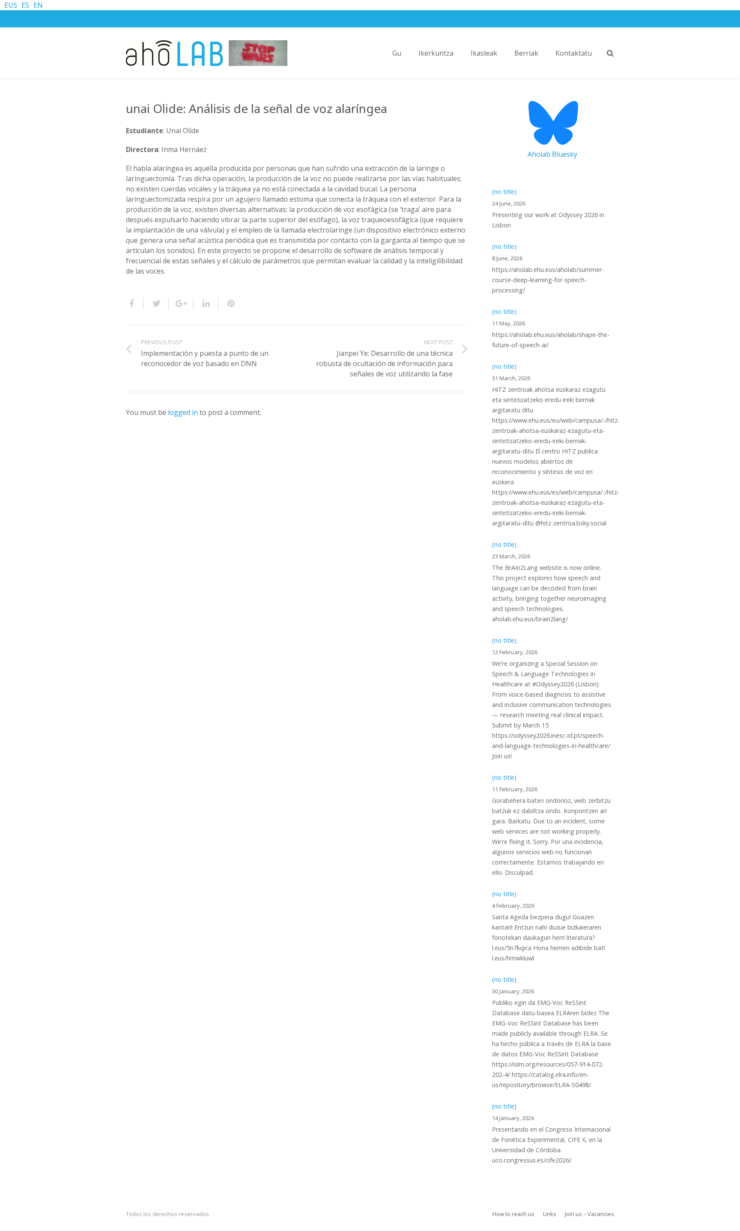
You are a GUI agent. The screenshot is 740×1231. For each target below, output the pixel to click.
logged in (183, 412)
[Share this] (135, 304)
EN (38, 5)
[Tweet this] (156, 304)
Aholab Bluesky (552, 154)
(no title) (504, 192)
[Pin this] (227, 304)
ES (25, 5)
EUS (10, 5)
